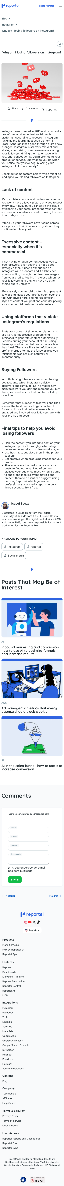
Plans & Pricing (10, 944)
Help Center (9, 1103)
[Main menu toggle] (60, 6)
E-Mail (14, 836)
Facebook (8, 1012)
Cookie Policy (10, 1125)
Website (14, 845)
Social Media (16, 555)
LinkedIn (7, 1021)
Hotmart (6, 1063)
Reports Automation (13, 981)
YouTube (7, 1026)
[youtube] (30, 922)
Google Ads (9, 1035)
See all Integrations (13, 1068)
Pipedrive (7, 1059)
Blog (4, 18)
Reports (6, 967)
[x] (34, 922)
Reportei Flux (9, 1143)
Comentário (16, 854)
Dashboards (9, 972)
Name (14, 827)
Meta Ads (7, 1031)
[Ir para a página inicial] (32, 914)
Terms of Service (11, 1120)
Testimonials (9, 1093)
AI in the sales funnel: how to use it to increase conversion (31, 767)
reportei (36, 546)
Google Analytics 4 (13, 1040)
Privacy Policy (10, 1116)
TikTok (6, 1017)
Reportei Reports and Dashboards (21, 1138)
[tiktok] (38, 922)
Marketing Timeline (13, 976)
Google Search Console (15, 1045)
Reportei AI (8, 990)
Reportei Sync (10, 954)
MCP (5, 995)
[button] (46, 5)
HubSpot (7, 1054)
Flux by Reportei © (13, 949)
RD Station (8, 1049)
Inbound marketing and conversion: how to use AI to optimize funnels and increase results (30, 650)
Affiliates (7, 1098)
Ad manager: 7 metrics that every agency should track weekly (29, 709)
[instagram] (25, 922)
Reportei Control (11, 985)
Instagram (7, 24)
